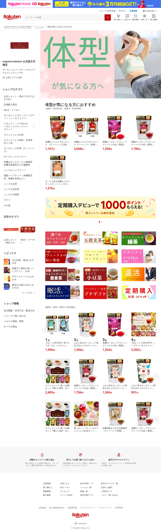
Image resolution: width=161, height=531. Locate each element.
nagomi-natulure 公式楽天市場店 (18, 27)
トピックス (39, 27)
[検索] (108, 17)
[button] (150, 11)
